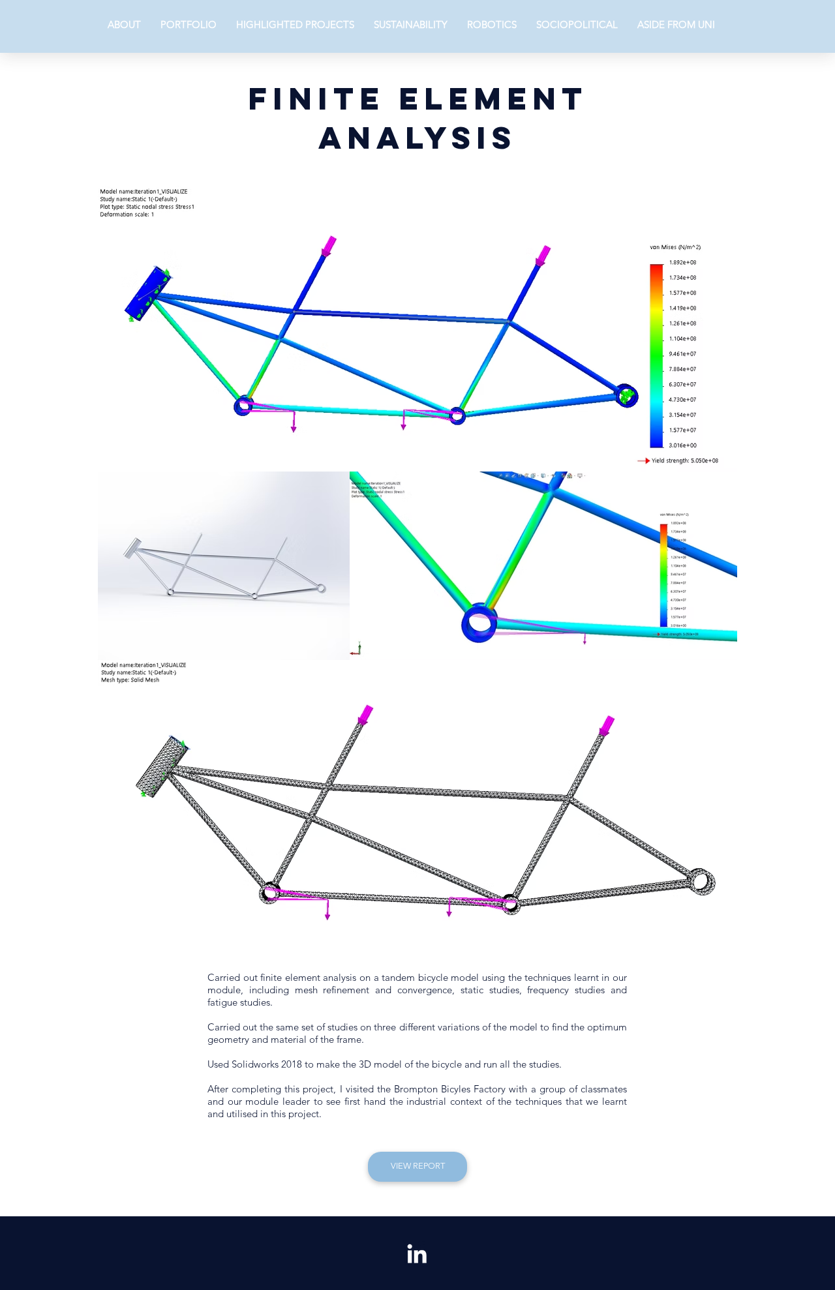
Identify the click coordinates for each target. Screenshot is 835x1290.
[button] (295, 24)
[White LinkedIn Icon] (417, 1253)
